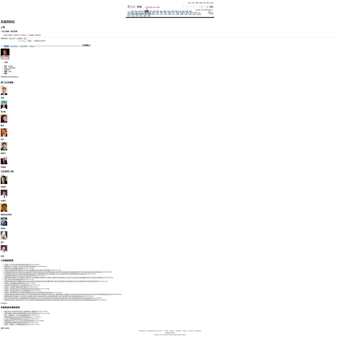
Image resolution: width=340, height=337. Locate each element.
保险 (169, 12)
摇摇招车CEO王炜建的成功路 (13, 268)
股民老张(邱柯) (6, 214)
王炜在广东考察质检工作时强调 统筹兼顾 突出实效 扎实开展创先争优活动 (27, 292)
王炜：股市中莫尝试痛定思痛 (13, 279)
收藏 (187, 12)
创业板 (199, 14)
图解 (181, 14)
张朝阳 (3, 187)
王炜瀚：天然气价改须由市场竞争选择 (16, 264)
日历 (137, 14)
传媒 (200, 2)
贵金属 (182, 12)
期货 (177, 12)
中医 (212, 2)
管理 (195, 12)
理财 (161, 12)
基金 (157, 12)
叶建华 (3, 201)
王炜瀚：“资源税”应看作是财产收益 (15, 287)
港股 (190, 14)
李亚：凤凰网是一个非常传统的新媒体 (16, 315)
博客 (149, 15)
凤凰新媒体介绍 (142, 331)
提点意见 (210, 12)
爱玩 (208, 2)
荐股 (177, 14)
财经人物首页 (8, 35)
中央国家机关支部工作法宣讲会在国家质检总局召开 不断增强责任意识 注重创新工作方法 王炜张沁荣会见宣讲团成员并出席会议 (44, 274)
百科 (137, 15)
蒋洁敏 (3, 112)
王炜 (25, 38)
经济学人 (24, 35)
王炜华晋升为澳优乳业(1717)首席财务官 (16, 285)
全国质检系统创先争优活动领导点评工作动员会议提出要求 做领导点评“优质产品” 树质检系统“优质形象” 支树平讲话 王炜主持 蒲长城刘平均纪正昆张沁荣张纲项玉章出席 (57, 294)
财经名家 (38, 35)
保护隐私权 (178, 331)
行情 (145, 14)
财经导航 (14, 31)
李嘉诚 (3, 167)
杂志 (204, 2)
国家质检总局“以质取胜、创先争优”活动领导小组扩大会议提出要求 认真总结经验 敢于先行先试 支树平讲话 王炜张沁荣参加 (43, 296)
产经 (141, 12)
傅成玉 (3, 153)
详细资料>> (15, 77)
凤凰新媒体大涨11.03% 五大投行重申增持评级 (18, 320)
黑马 (141, 15)
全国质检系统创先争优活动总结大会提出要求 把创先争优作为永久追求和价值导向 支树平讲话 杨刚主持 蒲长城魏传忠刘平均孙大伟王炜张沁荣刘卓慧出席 (52, 272)
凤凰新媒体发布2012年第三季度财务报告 (17, 317)
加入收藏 (5, 31)
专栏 (137, 12)
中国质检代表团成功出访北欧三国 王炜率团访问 (19, 275)
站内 (202, 6)
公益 (189, 2)
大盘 (157, 14)
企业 (128, 14)
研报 (153, 14)
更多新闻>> (4, 303)
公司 (161, 14)
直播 (205, 10)
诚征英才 (172, 331)
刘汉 (2, 139)
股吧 (145, 15)
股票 (141, 14)
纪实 (202, 10)
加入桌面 (157, 7)
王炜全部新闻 (14, 46)
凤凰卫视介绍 (198, 331)
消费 (145, 12)
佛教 (196, 2)
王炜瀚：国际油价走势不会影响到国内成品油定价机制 (21, 288)
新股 (185, 14)
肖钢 (2, 98)
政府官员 (17, 35)
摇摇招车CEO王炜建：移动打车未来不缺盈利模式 (20, 266)
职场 (191, 12)
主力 (173, 14)
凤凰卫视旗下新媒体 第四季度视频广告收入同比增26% (21, 313)
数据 (149, 14)
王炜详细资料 (23, 46)
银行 (165, 12)
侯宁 (2, 242)
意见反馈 (191, 331)
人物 (132, 14)
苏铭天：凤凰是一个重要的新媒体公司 (16, 324)
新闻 (128, 12)
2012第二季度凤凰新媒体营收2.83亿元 (16, 319)
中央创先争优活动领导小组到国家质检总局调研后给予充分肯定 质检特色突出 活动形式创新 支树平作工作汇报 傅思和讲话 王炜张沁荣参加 (47, 298)
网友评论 (32, 46)
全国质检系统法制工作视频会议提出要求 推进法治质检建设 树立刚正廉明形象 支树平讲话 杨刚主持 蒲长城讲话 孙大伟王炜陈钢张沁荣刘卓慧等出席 (50, 281)
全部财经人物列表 (39, 40)
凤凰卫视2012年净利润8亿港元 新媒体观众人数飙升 (20, 311)
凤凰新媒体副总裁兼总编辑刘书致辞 (15, 322)
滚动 (132, 15)
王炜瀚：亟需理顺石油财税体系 (14, 283)
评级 (169, 14)
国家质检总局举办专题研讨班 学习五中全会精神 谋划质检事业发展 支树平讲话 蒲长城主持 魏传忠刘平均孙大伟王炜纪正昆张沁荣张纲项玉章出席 (49, 300)
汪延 (2, 256)
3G (199, 12)
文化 (193, 2)
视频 (198, 10)
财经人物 (12, 38)
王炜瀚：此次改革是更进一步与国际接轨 (17, 290)
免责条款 (185, 331)
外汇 (173, 12)
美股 (194, 14)
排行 (128, 15)
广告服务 (166, 331)
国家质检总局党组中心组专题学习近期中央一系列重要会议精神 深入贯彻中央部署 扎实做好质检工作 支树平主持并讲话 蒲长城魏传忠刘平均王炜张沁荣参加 (53, 277)
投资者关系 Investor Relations (155, 331)
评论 (132, 12)
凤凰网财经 (8, 21)
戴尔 (2, 125)
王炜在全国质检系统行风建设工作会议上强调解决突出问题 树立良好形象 (27, 270)
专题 (153, 12)
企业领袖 (31, 35)
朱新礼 (3, 228)
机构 (165, 14)
